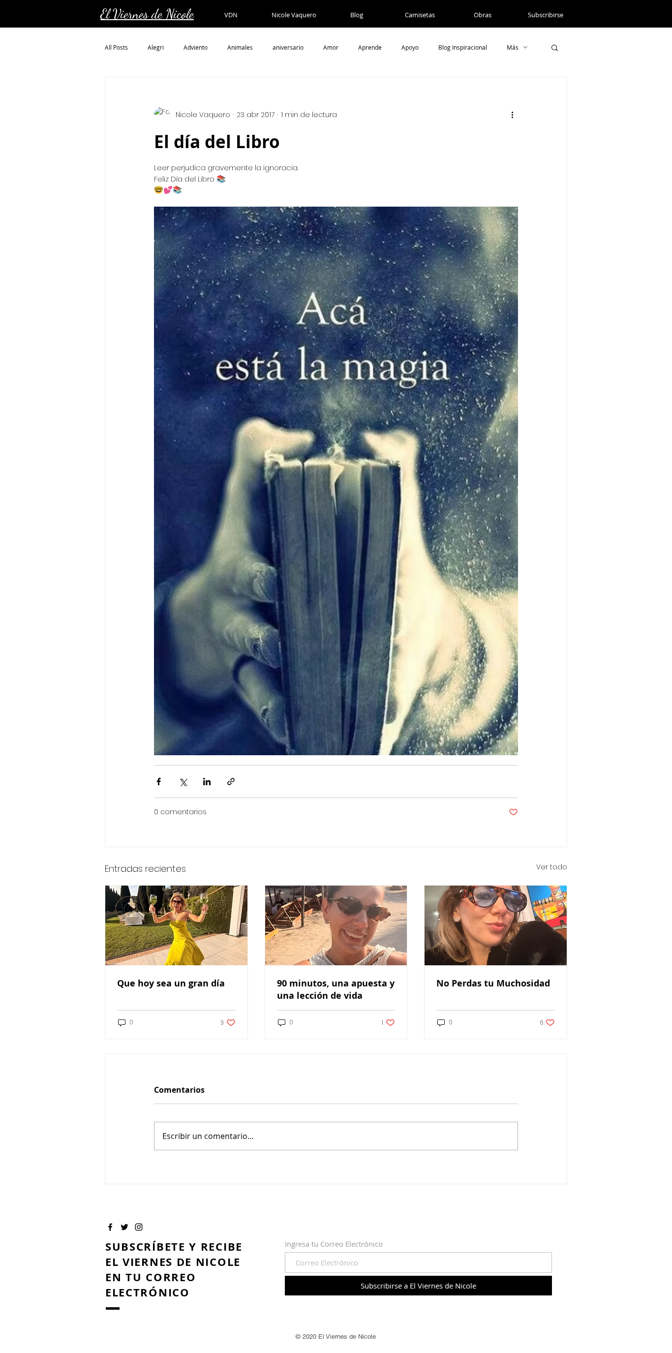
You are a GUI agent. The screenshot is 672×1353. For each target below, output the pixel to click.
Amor (330, 47)
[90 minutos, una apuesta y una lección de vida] (336, 925)
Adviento (195, 47)
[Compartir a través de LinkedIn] (207, 781)
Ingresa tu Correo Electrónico (334, 1244)
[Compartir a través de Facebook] (158, 781)
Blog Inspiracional (462, 47)
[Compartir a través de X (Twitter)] (182, 781)
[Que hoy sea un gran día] (176, 925)
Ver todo (551, 867)
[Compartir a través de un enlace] (231, 781)
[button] (554, 47)
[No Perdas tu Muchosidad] (496, 925)
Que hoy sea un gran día (171, 983)
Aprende (370, 47)
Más (513, 47)
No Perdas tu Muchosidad (493, 983)
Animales (240, 47)
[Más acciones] (512, 115)
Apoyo (410, 47)
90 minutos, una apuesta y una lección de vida (336, 989)
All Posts (116, 47)
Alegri (156, 47)
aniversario (288, 47)
